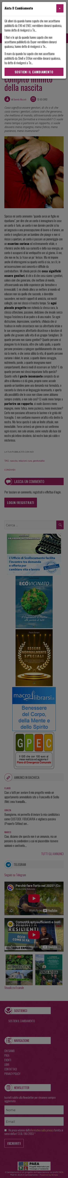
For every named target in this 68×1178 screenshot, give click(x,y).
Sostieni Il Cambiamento (34, 72)
